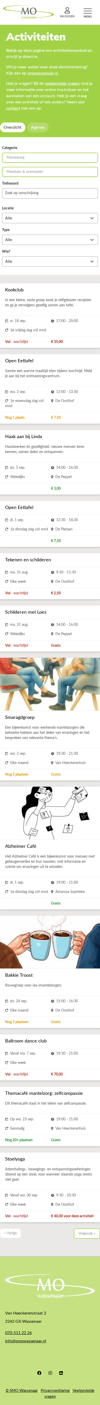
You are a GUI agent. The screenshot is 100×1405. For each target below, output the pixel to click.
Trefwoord (10, 183)
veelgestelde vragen (62, 83)
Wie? (6, 251)
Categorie (9, 148)
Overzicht (13, 127)
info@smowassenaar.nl (25, 1341)
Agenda (38, 127)
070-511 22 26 (18, 1333)
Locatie (8, 208)
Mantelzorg (15, 157)
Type (5, 230)
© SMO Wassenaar (22, 1391)
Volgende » (86, 1233)
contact (13, 108)
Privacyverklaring (55, 1391)
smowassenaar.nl (42, 73)
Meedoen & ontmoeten (25, 172)
